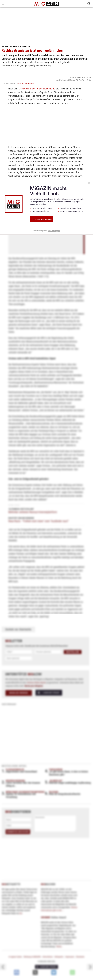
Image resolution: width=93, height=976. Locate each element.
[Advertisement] (46, 25)
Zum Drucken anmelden (26, 83)
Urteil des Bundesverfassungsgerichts (37, 88)
